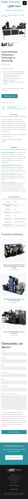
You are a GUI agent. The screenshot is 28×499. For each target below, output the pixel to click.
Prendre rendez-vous (14, 457)
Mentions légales (9, 494)
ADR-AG (21, 494)
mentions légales (5, 420)
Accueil (3, 15)
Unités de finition (14, 15)
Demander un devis (9, 96)
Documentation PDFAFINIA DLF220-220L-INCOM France (16, 107)
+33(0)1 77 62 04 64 (10, 2)
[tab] (14, 115)
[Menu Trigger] (25, 3)
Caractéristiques (14, 197)
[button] (24, 22)
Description (14, 115)
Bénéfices (14, 147)
